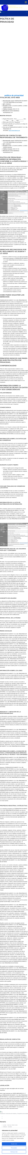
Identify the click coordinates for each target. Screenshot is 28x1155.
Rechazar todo (14, 1151)
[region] (14, 1141)
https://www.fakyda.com (14, 130)
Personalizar (14, 1147)
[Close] (26, 1129)
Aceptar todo (14, 1143)
